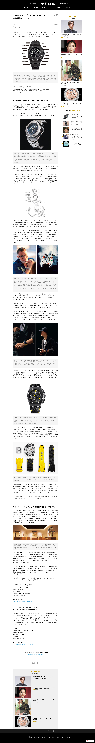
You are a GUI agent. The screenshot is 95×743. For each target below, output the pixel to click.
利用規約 (49, 737)
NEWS (44, 7)
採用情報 (68, 737)
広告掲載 (63, 737)
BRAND (58, 7)
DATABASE (68, 7)
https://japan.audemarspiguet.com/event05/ (22, 601)
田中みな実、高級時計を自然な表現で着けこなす (43, 688)
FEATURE (35, 7)
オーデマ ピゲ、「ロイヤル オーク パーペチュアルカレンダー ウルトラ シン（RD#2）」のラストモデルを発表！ (44, 718)
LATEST (26, 7)
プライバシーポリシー (56, 737)
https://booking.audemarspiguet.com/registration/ (23, 644)
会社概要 (38, 737)
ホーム (14, 21)
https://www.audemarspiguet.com (35, 654)
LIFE (51, 7)
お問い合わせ (43, 737)
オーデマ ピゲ (17, 27)
